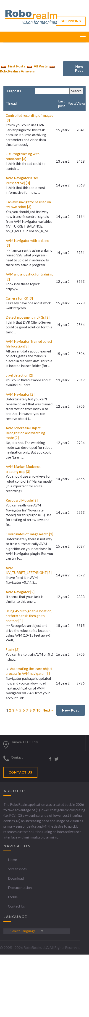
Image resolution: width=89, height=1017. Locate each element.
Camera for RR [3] (19, 298)
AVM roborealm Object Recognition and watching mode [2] (25, 433)
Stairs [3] (12, 649)
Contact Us (16, 906)
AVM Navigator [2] (20, 394)
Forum (13, 897)
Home (12, 860)
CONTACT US (20, 772)
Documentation (20, 888)
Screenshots (17, 869)
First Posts (16, 66)
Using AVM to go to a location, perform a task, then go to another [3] (29, 616)
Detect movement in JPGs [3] (28, 317)
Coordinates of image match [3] (29, 534)
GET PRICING (70, 21)
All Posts (40, 66)
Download (16, 878)
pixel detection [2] (19, 375)
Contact (17, 757)
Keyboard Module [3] (22, 500)
